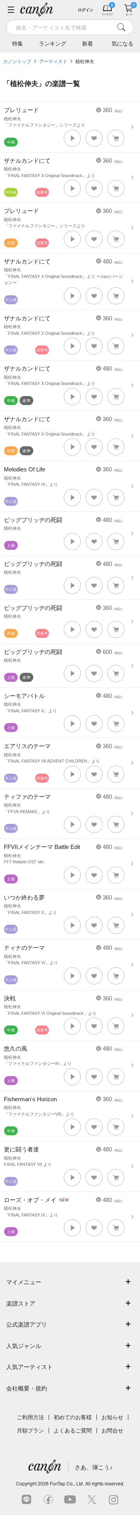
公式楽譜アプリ (26, 1324)
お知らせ (112, 1417)
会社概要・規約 (26, 1388)
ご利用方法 (30, 1417)
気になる (122, 43)
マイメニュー (23, 1282)
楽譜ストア (20, 1303)
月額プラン (30, 1430)
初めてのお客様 (73, 1417)
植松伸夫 (84, 61)
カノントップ (17, 61)
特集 (17, 43)
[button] (72, 138)
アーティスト (53, 61)
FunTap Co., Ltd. (67, 1483)
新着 (87, 43)
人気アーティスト (29, 1367)
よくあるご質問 (73, 1430)
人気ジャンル (23, 1346)
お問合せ (112, 1430)
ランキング (52, 43)
